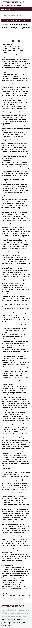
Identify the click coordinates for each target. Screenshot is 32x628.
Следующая (18, 599)
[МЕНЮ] (2, 10)
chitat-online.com (12, 3)
